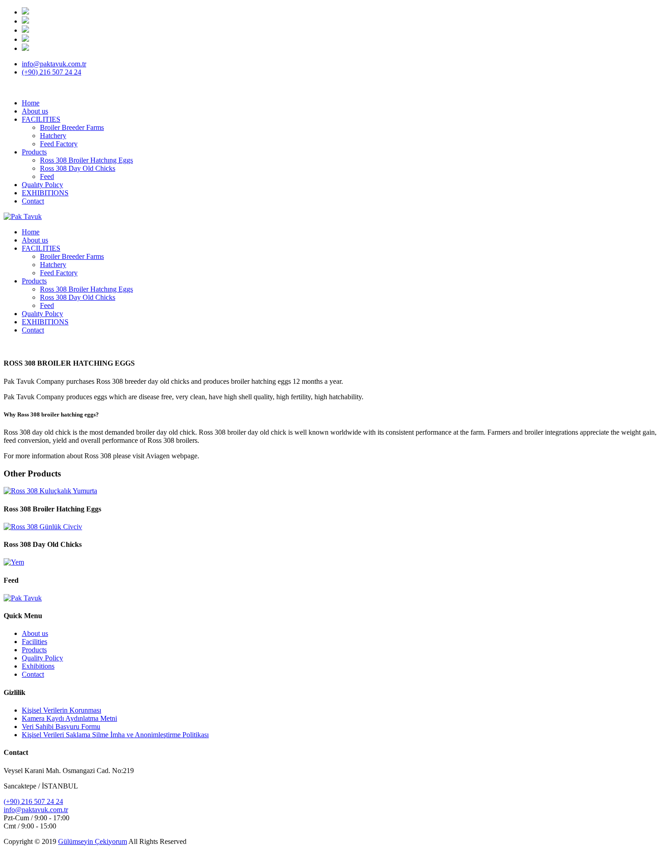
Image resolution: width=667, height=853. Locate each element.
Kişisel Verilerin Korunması (61, 710)
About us (35, 111)
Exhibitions (38, 666)
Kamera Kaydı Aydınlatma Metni (69, 718)
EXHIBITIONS (45, 193)
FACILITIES (41, 119)
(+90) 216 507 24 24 (51, 72)
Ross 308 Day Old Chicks (77, 168)
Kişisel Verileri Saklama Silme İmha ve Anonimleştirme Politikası (115, 735)
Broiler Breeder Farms (72, 127)
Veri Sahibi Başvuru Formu (61, 726)
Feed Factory (59, 144)
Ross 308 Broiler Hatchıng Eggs (86, 160)
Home (30, 103)
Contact (33, 201)
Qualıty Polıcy (42, 184)
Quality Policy (42, 658)
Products (34, 152)
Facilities (34, 641)
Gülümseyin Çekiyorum (92, 841)
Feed (47, 176)
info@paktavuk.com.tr (54, 64)
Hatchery (53, 135)
